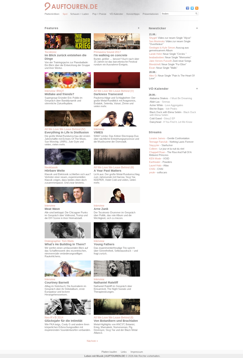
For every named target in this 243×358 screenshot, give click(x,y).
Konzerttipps (133, 14)
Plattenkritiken (52, 14)
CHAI (156, 168)
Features (51, 28)
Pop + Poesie (99, 14)
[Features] (139, 28)
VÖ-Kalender (116, 14)
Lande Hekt (167, 53)
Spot (65, 14)
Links (124, 351)
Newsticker (157, 28)
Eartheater (160, 162)
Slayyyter (161, 145)
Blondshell (167, 64)
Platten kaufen (109, 351)
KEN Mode (159, 158)
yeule (158, 172)
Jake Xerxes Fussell (170, 60)
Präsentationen (151, 14)
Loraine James (169, 138)
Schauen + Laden (79, 14)
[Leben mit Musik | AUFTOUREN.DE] (71, 10)
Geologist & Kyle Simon (169, 49)
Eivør (163, 67)
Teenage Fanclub (171, 141)
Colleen (166, 148)
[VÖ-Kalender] (197, 88)
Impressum (137, 351)
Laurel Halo (159, 165)
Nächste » (92, 340)
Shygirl (170, 37)
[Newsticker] (197, 28)
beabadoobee (170, 57)
